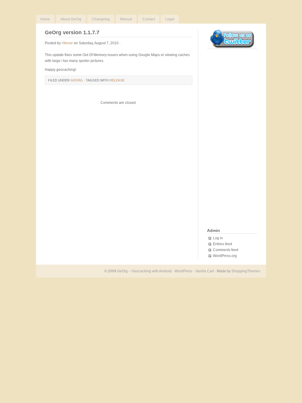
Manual (126, 19)
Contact (148, 19)
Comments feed (225, 250)
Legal (169, 19)
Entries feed (222, 244)
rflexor (67, 43)
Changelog (101, 19)
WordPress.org (225, 256)
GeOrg (76, 80)
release (116, 80)
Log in (218, 238)
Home (45, 19)
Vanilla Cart (204, 271)
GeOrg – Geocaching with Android (144, 271)
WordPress (183, 271)
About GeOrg (70, 19)
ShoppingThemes (246, 271)
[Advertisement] (230, 138)
